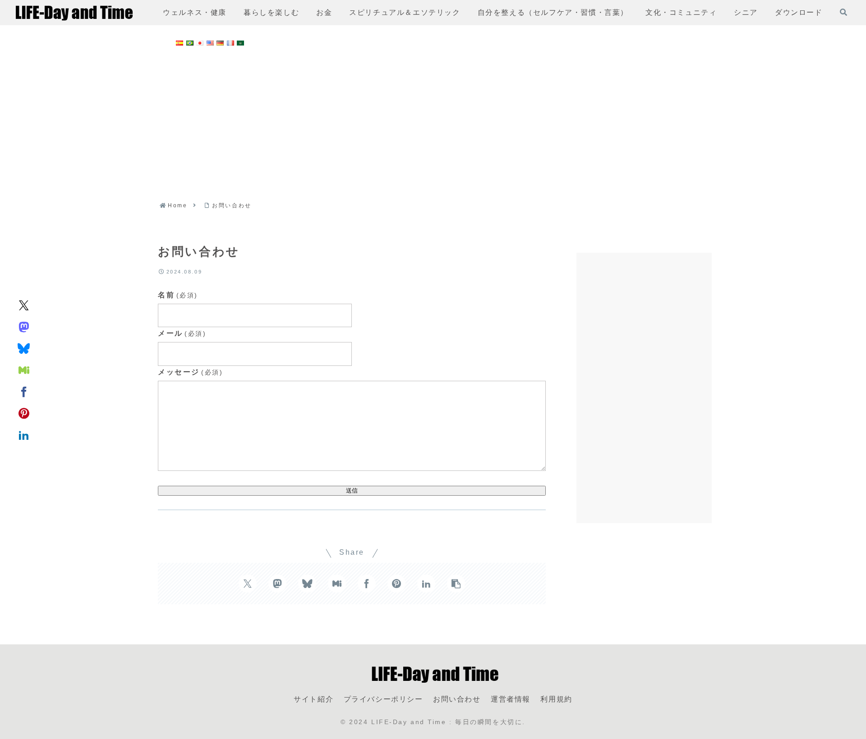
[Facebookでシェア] (24, 391)
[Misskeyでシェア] (24, 369)
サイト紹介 (313, 699)
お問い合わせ (457, 699)
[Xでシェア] (24, 305)
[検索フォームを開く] (843, 12)
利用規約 (556, 699)
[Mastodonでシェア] (24, 326)
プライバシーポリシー (383, 699)
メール (182, 333)
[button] (456, 584)
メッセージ (190, 372)
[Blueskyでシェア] (24, 348)
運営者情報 (510, 699)
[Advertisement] (433, 122)
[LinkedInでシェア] (24, 434)
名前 (178, 295)
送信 (352, 490)
